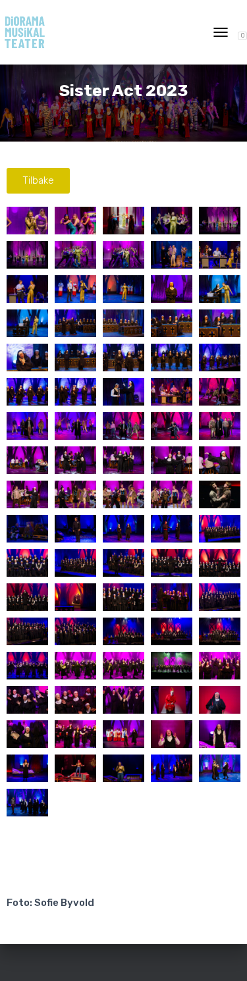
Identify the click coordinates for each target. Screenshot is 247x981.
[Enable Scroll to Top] (221, 954)
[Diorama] (29, 32)
